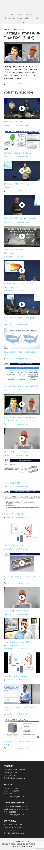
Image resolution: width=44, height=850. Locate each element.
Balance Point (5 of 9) (13, 514)
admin (22, 29)
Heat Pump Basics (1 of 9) (16, 610)
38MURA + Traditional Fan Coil (18, 152)
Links (37, 18)
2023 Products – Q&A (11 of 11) (18, 249)
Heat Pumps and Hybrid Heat (17, 84)
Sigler (22, 6)
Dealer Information (25, 14)
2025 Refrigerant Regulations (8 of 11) (21, 283)
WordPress (24, 846)
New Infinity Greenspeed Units (18, 641)
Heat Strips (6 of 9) (12, 482)
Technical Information (13, 18)
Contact (22, 22)
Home (13, 14)
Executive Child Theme (25, 844)
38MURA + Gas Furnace (15, 121)
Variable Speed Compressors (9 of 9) (21, 386)
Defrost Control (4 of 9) (14, 545)
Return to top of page (22, 842)
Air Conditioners (12, 253)
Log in (31, 846)
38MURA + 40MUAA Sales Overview (20, 218)
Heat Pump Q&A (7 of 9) (15, 451)
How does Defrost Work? (15, 675)
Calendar (28, 18)
